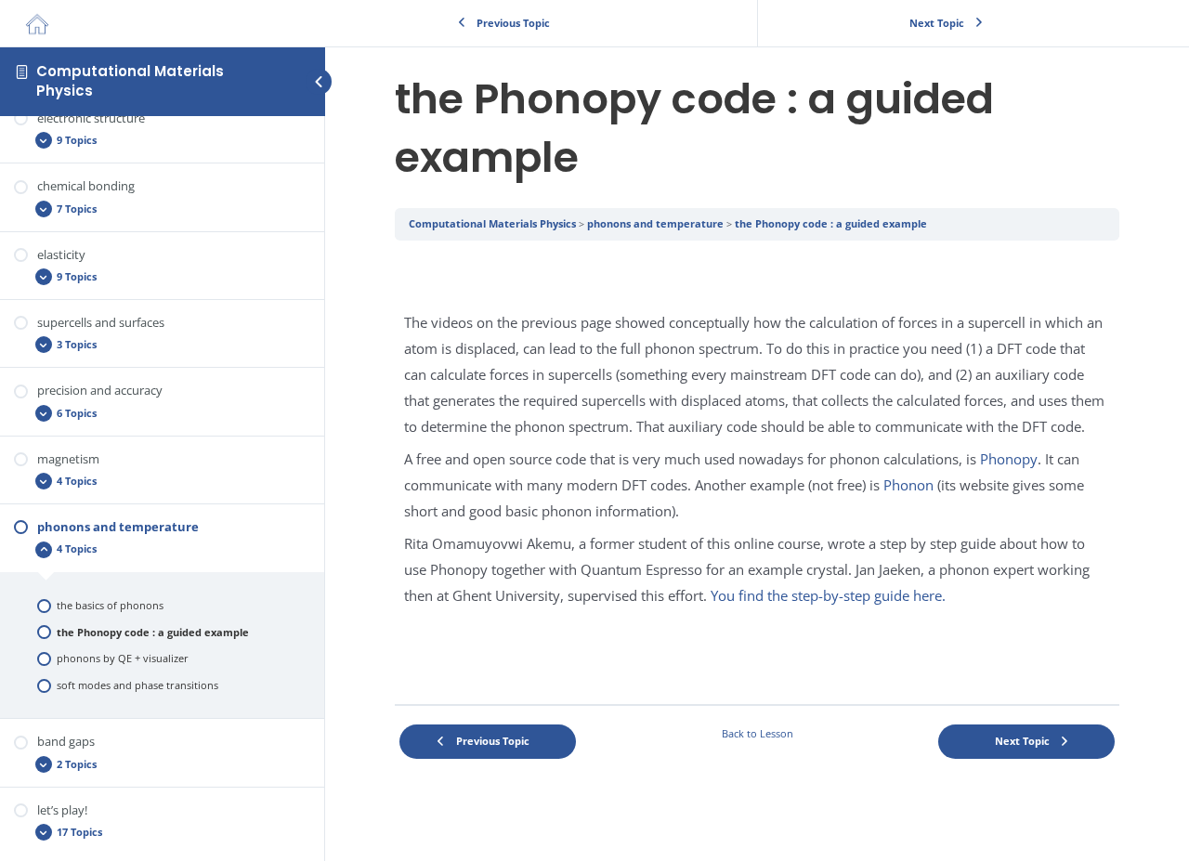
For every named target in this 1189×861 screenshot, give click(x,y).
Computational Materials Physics (130, 80)
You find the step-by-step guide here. (828, 595)
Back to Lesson (757, 733)
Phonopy (1009, 459)
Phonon (908, 485)
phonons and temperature (655, 223)
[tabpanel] (757, 472)
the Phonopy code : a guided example (831, 223)
